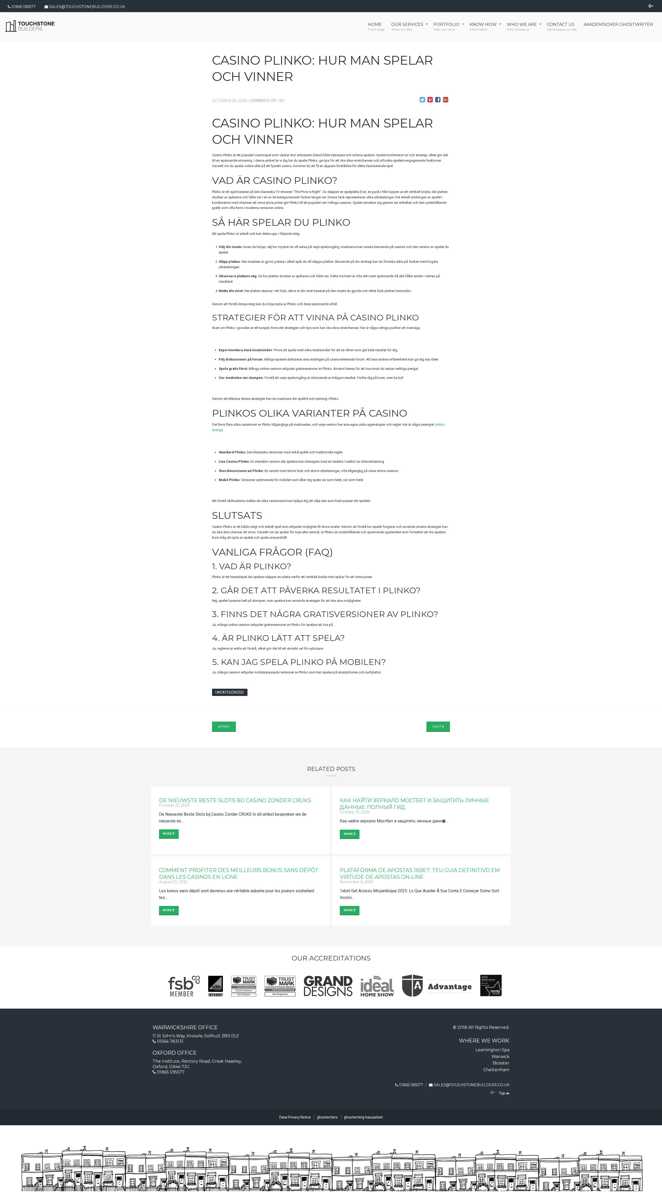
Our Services (407, 26)
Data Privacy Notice (295, 1117)
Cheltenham (496, 1069)
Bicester (501, 1063)
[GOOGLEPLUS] (651, 6)
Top (502, 1093)
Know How (483, 26)
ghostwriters (327, 1117)
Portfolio (446, 26)
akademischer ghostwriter (618, 24)
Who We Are (522, 26)
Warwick (500, 1056)
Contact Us (562, 26)
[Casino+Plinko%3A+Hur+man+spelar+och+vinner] (422, 100)
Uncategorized (229, 692)
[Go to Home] (30, 30)
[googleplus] (493, 1092)
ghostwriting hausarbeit (363, 1117)
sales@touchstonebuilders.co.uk (87, 6)
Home (376, 26)
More (167, 833)
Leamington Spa (492, 1049)
